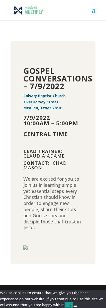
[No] (75, 306)
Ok (69, 305)
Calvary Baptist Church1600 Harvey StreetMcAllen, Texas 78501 (44, 101)
